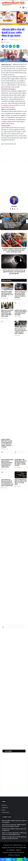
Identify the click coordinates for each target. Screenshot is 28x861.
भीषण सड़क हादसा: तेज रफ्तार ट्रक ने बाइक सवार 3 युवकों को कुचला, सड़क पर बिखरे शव (21, 331)
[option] (14, 221)
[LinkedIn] (10, 46)
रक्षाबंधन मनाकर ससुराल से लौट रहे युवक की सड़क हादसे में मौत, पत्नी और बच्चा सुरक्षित (21, 313)
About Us (4, 805)
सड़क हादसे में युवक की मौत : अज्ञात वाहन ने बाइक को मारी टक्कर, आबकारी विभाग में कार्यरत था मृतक (12, 225)
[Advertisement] (14, 152)
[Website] (11, 209)
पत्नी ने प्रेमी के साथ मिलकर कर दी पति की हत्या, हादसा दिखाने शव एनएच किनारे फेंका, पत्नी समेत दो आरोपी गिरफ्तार (7, 483)
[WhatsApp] (14, 46)
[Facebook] (3, 46)
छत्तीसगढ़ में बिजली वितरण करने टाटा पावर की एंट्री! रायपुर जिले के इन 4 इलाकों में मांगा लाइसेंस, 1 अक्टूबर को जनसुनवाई (6, 443)
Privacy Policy (5, 812)
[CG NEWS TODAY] (14, 3)
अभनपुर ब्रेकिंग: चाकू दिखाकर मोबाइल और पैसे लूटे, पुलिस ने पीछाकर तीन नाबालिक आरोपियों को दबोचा (20, 462)
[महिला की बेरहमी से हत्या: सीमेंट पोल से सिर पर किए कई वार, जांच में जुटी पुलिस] (21, 474)
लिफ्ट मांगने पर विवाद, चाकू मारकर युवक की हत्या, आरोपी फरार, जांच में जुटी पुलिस (7, 294)
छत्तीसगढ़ (6, 218)
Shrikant (5, 39)
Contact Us (5, 807)
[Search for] (20, 7)
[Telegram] (17, 46)
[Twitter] (6, 46)
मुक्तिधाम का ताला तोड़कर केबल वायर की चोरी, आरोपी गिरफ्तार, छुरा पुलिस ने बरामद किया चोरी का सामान (7, 313)
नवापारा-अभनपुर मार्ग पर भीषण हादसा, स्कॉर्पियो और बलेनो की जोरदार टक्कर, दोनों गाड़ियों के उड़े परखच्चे (21, 294)
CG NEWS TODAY (7, 817)
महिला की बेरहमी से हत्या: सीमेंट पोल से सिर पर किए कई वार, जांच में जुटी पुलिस (21, 482)
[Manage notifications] (24, 858)
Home (3, 810)
